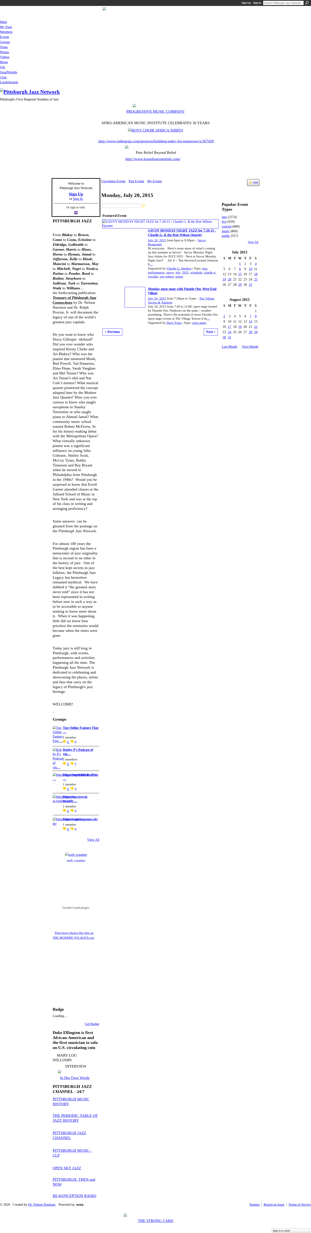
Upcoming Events (113, 181)
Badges (255, 1204)
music (226, 231)
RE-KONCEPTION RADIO (74, 1196)
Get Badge (92, 1024)
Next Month (250, 346)
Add (255, 182)
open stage (199, 322)
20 (229, 279)
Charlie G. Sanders (179, 268)
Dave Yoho (174, 322)
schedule (196, 272)
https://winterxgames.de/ (80, 819)
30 (224, 337)
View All (93, 839)
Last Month (229, 346)
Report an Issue (274, 1204)
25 (255, 279)
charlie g (209, 272)
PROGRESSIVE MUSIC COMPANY (155, 111)
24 (229, 332)
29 (240, 284)
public (226, 236)
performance (156, 272)
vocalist (153, 276)
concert (226, 226)
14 (250, 321)
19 (224, 279)
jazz (204, 268)
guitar (179, 276)
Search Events (144, 206)
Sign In (257, 2)
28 (250, 332)
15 (240, 274)
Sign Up (246, 2)
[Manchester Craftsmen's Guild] (53, 710)
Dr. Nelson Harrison (41, 1204)
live (224, 221)
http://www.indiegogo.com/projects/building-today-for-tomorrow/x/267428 (156, 141)
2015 (185, 272)
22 (255, 327)
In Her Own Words (74, 1078)
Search (307, 3)
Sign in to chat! (281, 1230)
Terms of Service (299, 1204)
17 (229, 327)
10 (250, 269)
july (178, 272)
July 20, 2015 (157, 240)
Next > (211, 332)
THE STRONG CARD (155, 1221)
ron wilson (167, 276)
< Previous (112, 332)
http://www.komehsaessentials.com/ (152, 159)
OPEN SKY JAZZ (67, 1168)
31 (250, 284)
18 (255, 274)
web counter (76, 860)
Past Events (136, 181)
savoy (170, 272)
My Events (154, 181)
